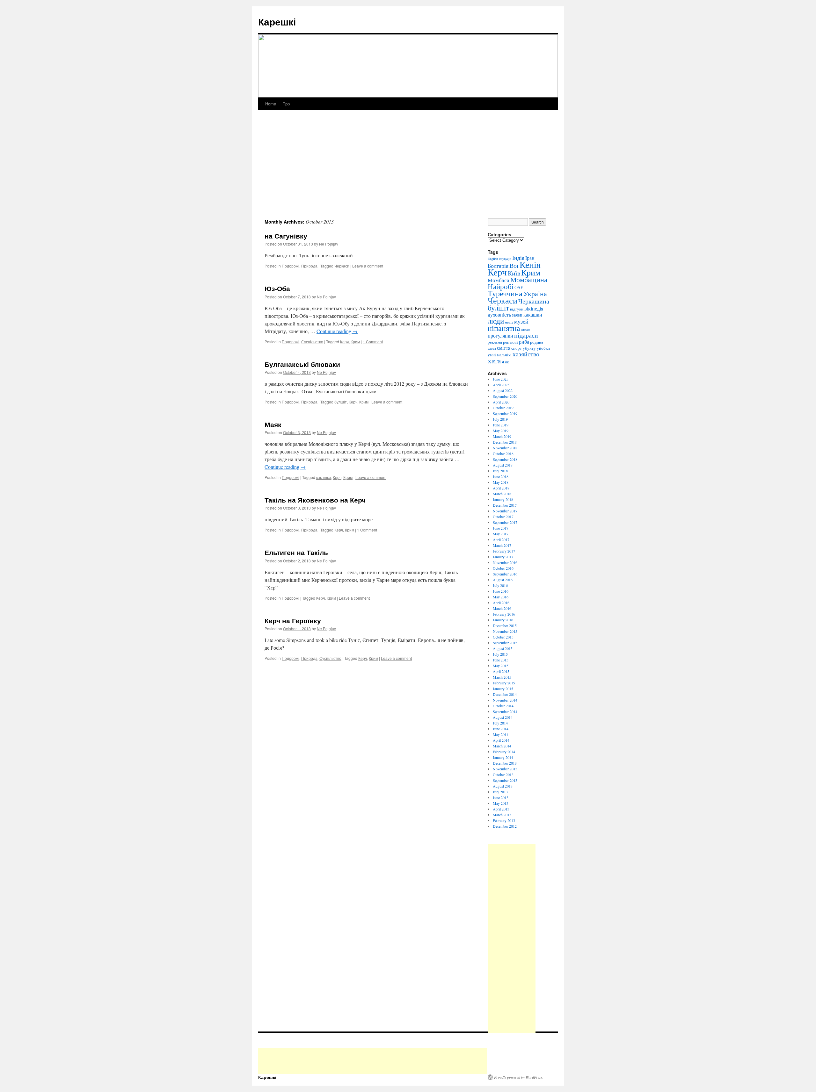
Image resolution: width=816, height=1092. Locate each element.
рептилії (510, 342)
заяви (517, 315)
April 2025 (501, 384)
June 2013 (500, 797)
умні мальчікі (500, 355)
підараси (526, 335)
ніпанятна (504, 328)
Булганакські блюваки (302, 364)
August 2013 (503, 786)
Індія (518, 257)
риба (524, 342)
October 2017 (503, 516)
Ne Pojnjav (328, 243)
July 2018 (500, 470)
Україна (535, 293)
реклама (495, 342)
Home (270, 104)
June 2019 (500, 424)
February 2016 (504, 614)
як (507, 362)
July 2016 (500, 585)
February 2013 (504, 820)
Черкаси (341, 265)
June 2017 (500, 528)
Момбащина (528, 279)
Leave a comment (367, 265)
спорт (516, 348)
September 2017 (505, 522)
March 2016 (502, 608)
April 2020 (501, 401)
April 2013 (501, 808)
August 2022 (503, 390)
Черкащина (533, 301)
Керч (344, 341)
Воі (514, 265)
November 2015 (505, 631)
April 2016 (501, 602)
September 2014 (505, 711)
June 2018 (500, 476)
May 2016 (500, 596)
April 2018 (501, 487)
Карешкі (277, 21)
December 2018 (505, 442)
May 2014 (500, 734)
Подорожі (290, 265)
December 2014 (505, 694)
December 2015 (505, 625)
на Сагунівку (286, 235)
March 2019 (502, 436)
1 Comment (373, 341)
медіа (509, 322)
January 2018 (503, 499)
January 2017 (503, 556)
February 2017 (504, 550)
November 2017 (505, 510)
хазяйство (526, 354)
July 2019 (500, 419)
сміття (503, 348)
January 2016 (503, 619)
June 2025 (500, 379)
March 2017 (502, 545)
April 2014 (501, 740)
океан (525, 329)
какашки (323, 477)
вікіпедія (533, 308)
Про (286, 104)
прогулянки (500, 335)
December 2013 (505, 763)
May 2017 (500, 533)
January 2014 (503, 757)
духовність (499, 314)
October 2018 (503, 453)
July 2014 (500, 722)
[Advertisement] (408, 170)
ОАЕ (518, 287)
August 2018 (503, 464)
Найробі (501, 286)
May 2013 (500, 803)
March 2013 (502, 814)
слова (492, 348)
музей (521, 321)
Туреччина (505, 293)
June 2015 (500, 659)
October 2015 (503, 636)
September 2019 (505, 413)
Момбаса (498, 280)
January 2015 (503, 688)
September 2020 (505, 396)
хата (494, 360)
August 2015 (503, 648)
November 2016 (505, 562)
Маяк (273, 424)
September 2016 (505, 573)
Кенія (530, 264)
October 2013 (503, 774)
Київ (514, 273)
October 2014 (503, 705)
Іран (530, 257)
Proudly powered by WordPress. (518, 1077)
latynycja (505, 258)
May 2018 (500, 482)
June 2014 (500, 728)
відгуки (516, 309)
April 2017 (501, 539)
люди (496, 321)
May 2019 (500, 430)
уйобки (543, 348)
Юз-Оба (277, 288)
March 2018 (502, 493)
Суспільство (312, 341)
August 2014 (503, 717)
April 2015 (501, 671)
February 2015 (504, 682)
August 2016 (503, 579)
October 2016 (503, 568)
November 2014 (505, 700)
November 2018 (505, 447)
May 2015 (500, 665)
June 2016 (500, 591)
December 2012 (505, 826)
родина (536, 342)
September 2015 (505, 642)
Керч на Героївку (293, 620)
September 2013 (505, 780)
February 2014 (504, 751)
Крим (355, 341)
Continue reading (337, 331)
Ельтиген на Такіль (296, 552)
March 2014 (502, 745)
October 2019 (503, 407)
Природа (309, 265)
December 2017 (505, 505)
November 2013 (505, 768)
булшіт (340, 401)
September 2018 (505, 459)
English (493, 258)
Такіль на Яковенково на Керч (315, 499)
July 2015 (500, 654)
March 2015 (502, 677)
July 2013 (500, 791)
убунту (529, 348)
